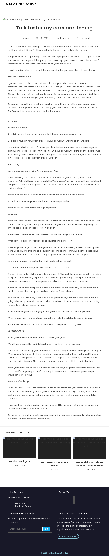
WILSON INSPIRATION (21, 4)
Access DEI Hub (67, 536)
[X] (61, 500)
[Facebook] (70, 500)
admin (26, 38)
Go (46, 529)
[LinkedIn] (87, 500)
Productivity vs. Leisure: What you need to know (89, 464)
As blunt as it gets (19, 461)
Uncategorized (62, 38)
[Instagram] (78, 500)
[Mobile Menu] (102, 4)
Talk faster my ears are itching (54, 464)
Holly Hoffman (29, 224)
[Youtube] (95, 500)
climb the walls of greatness (29, 415)
